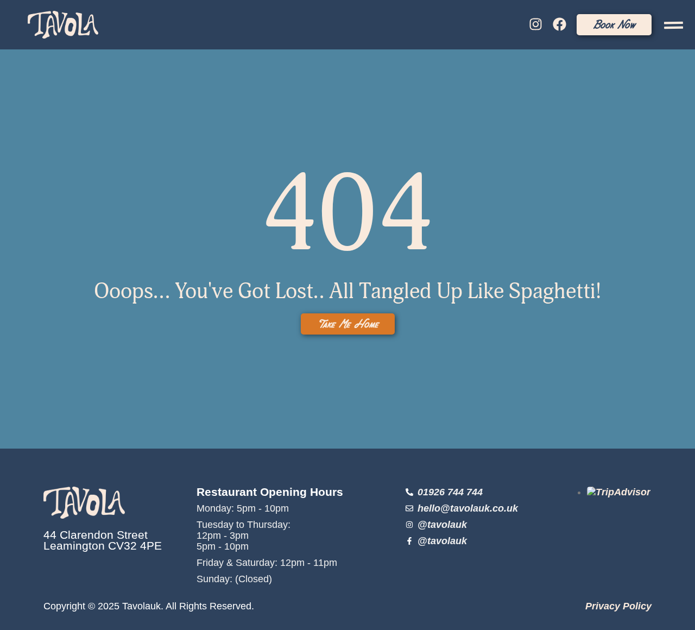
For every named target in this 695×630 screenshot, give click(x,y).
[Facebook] (559, 24)
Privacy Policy (618, 606)
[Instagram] (535, 24)
